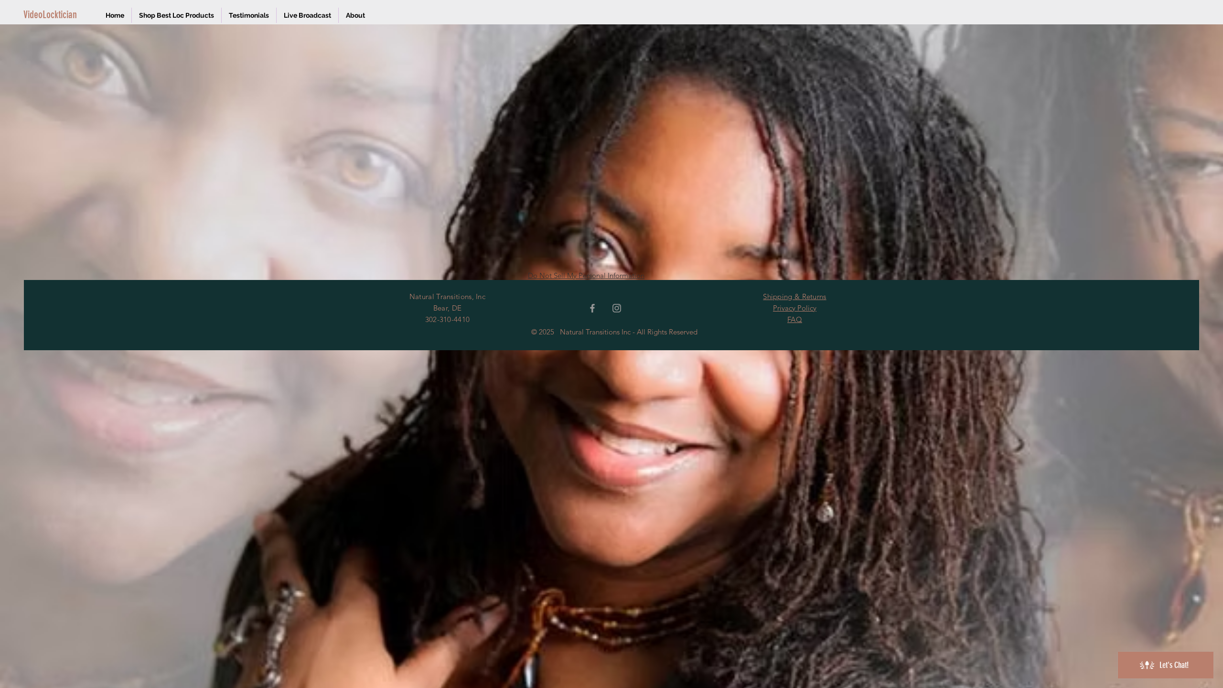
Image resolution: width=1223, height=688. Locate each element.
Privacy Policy (794, 307)
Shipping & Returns (794, 296)
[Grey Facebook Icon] (592, 308)
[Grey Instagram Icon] (616, 308)
